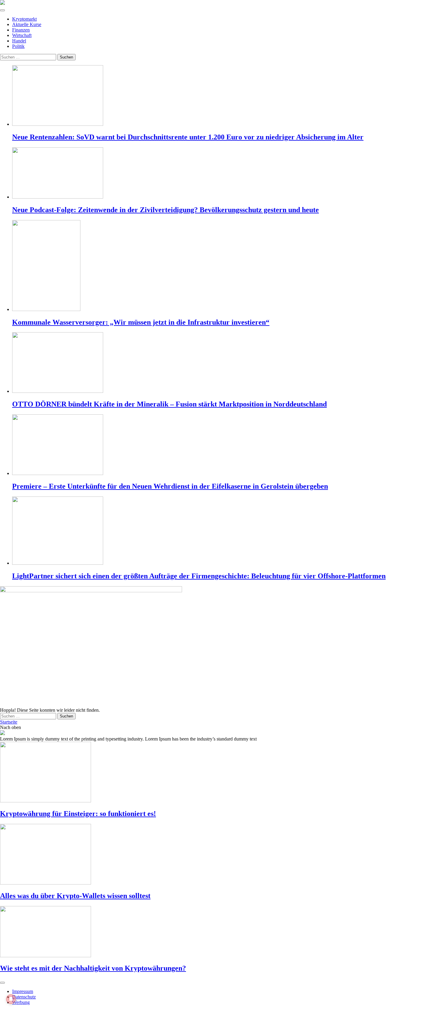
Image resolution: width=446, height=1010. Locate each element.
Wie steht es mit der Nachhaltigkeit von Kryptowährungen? (93, 968)
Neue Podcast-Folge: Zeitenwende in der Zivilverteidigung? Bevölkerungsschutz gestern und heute (165, 210)
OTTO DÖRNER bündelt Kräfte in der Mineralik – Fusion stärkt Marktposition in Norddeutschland (169, 404)
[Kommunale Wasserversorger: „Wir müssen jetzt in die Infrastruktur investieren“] (229, 266)
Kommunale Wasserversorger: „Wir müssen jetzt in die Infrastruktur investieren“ (140, 322)
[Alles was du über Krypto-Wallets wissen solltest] (223, 855)
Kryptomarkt (24, 19)
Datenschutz (24, 996)
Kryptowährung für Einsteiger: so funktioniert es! (78, 814)
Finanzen (21, 29)
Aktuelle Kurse (26, 24)
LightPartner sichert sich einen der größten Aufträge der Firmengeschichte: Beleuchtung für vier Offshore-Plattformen (199, 576)
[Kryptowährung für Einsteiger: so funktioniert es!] (223, 773)
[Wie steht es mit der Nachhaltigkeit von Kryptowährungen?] (223, 932)
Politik (18, 46)
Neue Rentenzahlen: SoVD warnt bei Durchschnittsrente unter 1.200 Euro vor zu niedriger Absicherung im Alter (187, 137)
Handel (19, 40)
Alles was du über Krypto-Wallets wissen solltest (75, 896)
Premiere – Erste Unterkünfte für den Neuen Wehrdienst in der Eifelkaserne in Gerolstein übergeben (170, 486)
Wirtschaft (22, 35)
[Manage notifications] (11, 999)
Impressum (22, 991)
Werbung (21, 1002)
